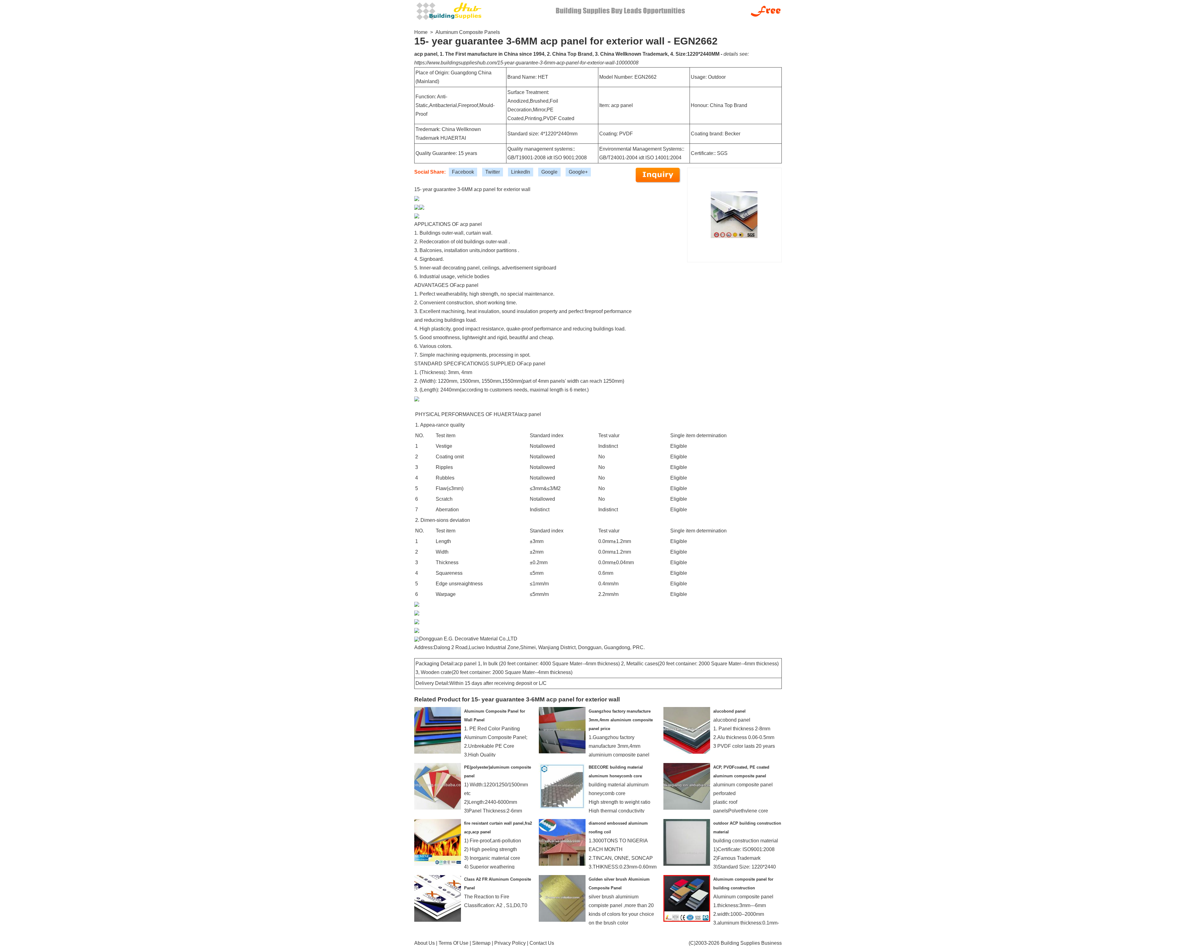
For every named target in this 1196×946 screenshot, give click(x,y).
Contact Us (541, 943)
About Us (424, 943)
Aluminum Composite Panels (467, 32)
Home (421, 32)
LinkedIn (520, 172)
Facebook (463, 172)
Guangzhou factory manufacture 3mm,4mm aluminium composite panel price (621, 720)
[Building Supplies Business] (448, 10)
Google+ (578, 172)
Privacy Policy (510, 943)
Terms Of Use (453, 943)
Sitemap (481, 943)
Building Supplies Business (751, 943)
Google (549, 172)
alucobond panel (729, 711)
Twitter (492, 172)
